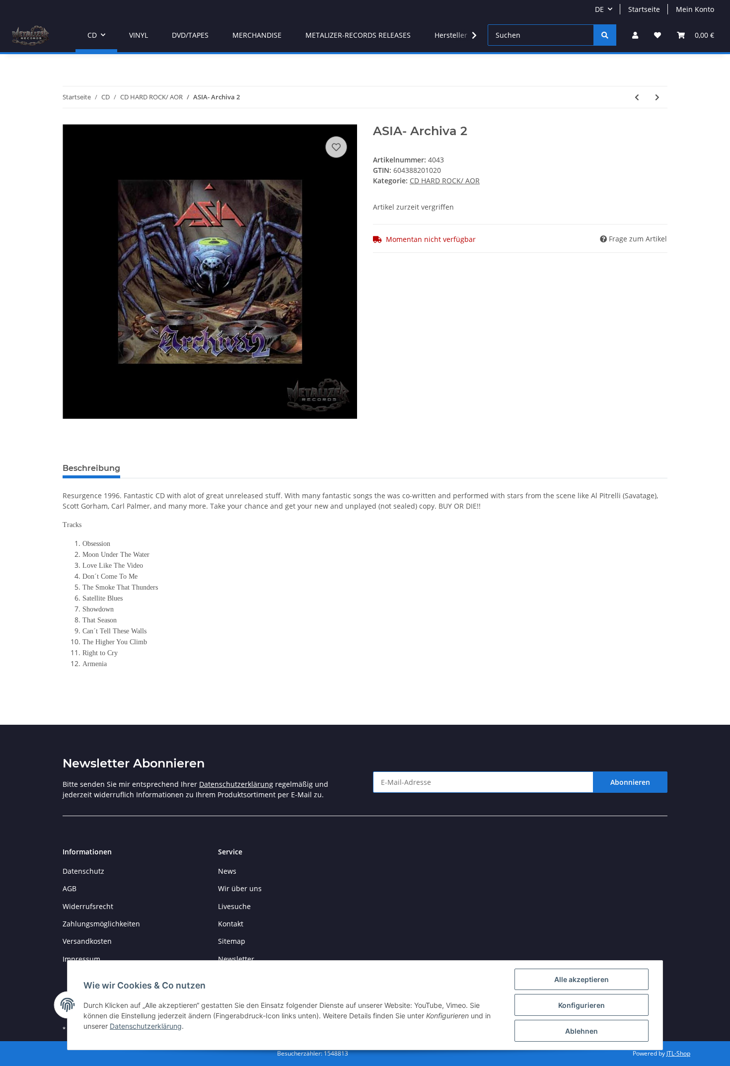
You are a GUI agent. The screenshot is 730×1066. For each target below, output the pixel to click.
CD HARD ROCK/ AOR (445, 180)
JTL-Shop (678, 1053)
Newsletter (236, 959)
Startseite (644, 9)
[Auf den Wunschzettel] (336, 147)
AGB (69, 888)
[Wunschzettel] (657, 35)
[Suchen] (604, 35)
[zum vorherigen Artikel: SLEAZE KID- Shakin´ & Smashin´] (637, 97)
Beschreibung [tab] (91, 468)
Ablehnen (581, 1031)
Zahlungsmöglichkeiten (101, 923)
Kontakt (230, 923)
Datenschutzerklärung (236, 784)
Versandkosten (87, 941)
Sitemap (231, 941)
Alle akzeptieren (581, 979)
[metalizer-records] (30, 35)
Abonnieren (630, 782)
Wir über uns (240, 888)
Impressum (81, 959)
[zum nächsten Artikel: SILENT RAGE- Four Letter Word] (657, 97)
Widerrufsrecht (88, 906)
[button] (635, 35)
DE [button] (599, 9)
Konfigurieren (581, 1005)
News (227, 871)
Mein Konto (695, 9)
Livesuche (234, 906)
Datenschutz (83, 871)
